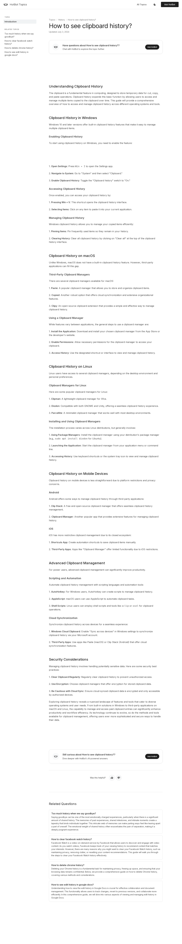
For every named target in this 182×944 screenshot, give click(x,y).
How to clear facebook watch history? (18, 42)
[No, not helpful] (119, 778)
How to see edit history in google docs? (16, 53)
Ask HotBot (169, 4)
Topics (52, 20)
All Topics (142, 4)
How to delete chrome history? (19, 48)
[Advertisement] (106, 67)
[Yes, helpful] (112, 778)
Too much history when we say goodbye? (19, 35)
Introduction (11, 21)
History (61, 20)
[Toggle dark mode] (155, 4)
